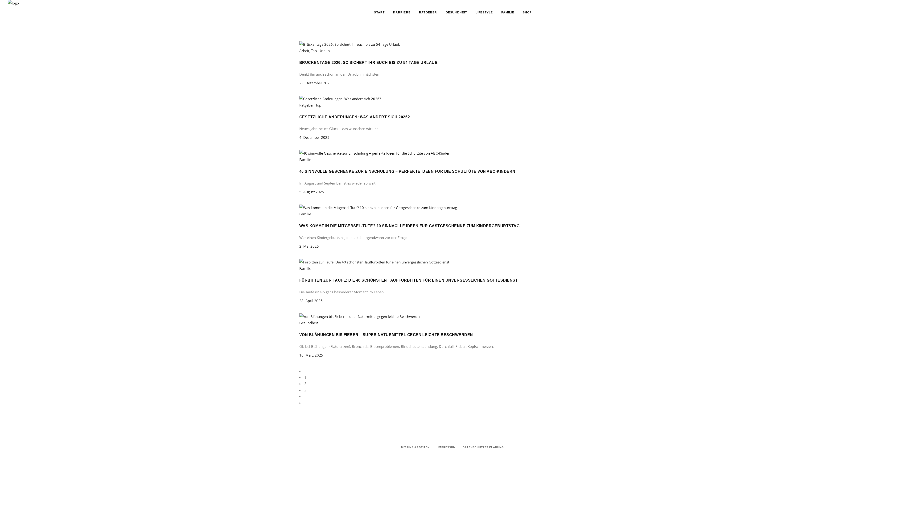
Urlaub (324, 50)
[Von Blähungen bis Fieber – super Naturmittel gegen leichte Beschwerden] (360, 316)
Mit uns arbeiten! (416, 447)
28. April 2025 (311, 300)
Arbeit (304, 50)
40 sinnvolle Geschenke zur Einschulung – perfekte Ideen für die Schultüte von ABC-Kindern (407, 171)
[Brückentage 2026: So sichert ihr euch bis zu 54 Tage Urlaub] (349, 44)
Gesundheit (308, 322)
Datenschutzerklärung (483, 447)
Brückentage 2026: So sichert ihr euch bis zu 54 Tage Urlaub (368, 63)
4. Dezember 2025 (314, 137)
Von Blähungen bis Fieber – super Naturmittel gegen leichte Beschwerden (386, 335)
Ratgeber (306, 105)
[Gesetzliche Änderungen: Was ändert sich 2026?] (340, 98)
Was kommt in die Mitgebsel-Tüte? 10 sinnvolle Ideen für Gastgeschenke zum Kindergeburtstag (409, 226)
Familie (305, 159)
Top (314, 50)
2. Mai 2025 (309, 246)
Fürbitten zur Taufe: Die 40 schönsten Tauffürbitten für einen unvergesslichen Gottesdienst (408, 280)
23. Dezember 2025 (315, 83)
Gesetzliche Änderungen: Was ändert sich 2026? (354, 117)
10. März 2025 (311, 355)
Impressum (447, 447)
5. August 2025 (311, 191)
